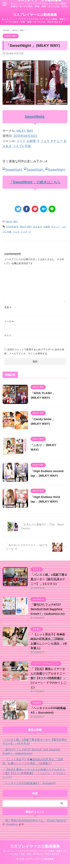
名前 (7, 307)
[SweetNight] (13, 169)
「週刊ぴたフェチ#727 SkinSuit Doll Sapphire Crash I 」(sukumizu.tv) (48, 609)
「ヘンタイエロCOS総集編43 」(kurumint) (29, 783)
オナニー (56, 141)
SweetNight (35, 117)
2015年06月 (12, 226)
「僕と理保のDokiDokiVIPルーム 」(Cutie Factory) (34, 820)
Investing (12, 824)
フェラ (45, 141)
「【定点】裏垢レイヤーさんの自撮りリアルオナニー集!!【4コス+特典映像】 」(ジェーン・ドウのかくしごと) (48, 678)
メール (9, 321)
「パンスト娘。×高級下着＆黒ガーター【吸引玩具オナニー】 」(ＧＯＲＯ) (49, 579)
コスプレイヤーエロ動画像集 (35, 15)
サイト (7, 335)
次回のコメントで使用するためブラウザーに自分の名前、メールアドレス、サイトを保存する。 (34, 351)
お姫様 (31, 141)
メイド (21, 141)
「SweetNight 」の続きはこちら (35, 182)
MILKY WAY (24, 130)
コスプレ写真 (22, 146)
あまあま (37, 226)
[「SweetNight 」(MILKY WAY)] (43, 209)
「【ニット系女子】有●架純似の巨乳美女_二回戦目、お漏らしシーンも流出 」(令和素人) (33, 761)
